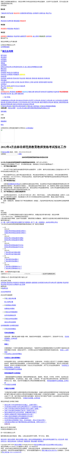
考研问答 (28, 78)
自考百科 (4, 78)
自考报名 (4, 59)
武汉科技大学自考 (28, 104)
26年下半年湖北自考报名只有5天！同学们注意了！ (20, 410)
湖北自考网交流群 (40, 444)
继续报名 (10, 36)
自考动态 (20, 441)
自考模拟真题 (14, 325)
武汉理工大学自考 (34, 100)
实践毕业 (16, 72)
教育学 (45, 82)
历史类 (22, 82)
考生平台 (49, 13)
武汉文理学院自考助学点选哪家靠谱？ (16, 418)
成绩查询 (4, 36)
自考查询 (4, 61)
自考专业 (4, 74)
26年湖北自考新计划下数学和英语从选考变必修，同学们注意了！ (25, 422)
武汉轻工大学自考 (46, 100)
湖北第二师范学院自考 (61, 102)
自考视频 (4, 65)
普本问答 (16, 78)
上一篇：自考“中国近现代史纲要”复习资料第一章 (17, 222)
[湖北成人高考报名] (32, 106)
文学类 (17, 82)
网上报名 (4, 88)
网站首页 (4, 69)
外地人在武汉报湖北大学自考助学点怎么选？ (19, 416)
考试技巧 (17, 28)
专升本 (9, 93)
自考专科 (49, 36)
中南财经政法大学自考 (8, 100)
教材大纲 (31, 91)
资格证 (3, 63)
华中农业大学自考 (22, 100)
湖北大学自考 (17, 104)
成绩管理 (23, 36)
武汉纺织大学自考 (11, 102)
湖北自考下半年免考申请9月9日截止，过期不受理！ (21, 405)
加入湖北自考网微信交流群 (33, 67)
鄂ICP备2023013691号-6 (49, 450)
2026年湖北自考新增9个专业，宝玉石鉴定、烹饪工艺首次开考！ (25, 420)
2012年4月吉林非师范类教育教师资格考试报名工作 (33, 108)
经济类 (7, 82)
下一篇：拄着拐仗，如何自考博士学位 (45, 222)
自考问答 (4, 76)
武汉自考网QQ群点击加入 (54, 444)
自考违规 (41, 282)
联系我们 (41, 441)
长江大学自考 (57, 100)
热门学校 (7, 97)
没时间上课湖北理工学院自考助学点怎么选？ (19, 414)
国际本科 (21, 93)
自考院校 (10, 74)
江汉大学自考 (22, 102)
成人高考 (36, 36)
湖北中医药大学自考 (46, 102)
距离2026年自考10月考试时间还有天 (13, 67)
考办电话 (4, 57)
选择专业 (42, 13)
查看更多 (7, 424)
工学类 (31, 82)
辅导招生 (29, 13)
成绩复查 (35, 282)
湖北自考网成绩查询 (35, 439)
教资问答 (41, 78)
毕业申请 (17, 36)
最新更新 (27, 441)
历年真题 (4, 80)
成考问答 (10, 78)
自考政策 (4, 72)
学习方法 (16, 86)
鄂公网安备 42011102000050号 (11, 452)
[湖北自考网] (7, 51)
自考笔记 (4, 84)
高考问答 (35, 78)
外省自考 (22, 86)
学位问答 (22, 78)
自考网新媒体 (5, 47)
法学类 (12, 82)
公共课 (3, 82)
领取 (20, 154)
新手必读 (10, 13)
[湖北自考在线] (6, 106)
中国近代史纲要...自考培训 (31, 398)
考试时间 (13, 91)
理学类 (26, 82)
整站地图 (34, 441)
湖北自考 (4, 439)
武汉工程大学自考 (33, 102)
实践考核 (50, 91)
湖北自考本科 (12, 441)
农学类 (36, 82)
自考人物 (10, 86)
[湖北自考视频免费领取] (48, 106)
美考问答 (47, 78)
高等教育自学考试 (14, 184)
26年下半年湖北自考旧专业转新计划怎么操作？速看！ (21, 408)
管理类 (41, 82)
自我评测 (23, 13)
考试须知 (10, 28)
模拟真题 (17, 21)
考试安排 (4, 21)
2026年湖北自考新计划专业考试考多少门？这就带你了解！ (23, 406)
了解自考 (4, 13)
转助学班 (29, 36)
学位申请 (4, 93)
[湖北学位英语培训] (18, 106)
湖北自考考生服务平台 (50, 439)
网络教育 (42, 36)
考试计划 (10, 72)
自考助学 (36, 13)
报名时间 (17, 13)
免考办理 (37, 91)
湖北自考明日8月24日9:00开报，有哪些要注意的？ (20, 412)
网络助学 (23, 21)
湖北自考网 (11, 108)
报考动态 (4, 70)
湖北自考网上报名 (22, 439)
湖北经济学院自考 (6, 104)
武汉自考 (61, 439)
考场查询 (4, 28)
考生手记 (4, 86)
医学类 (50, 82)
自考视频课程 (5, 325)
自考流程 (4, 282)
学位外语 (10, 284)
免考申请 (10, 21)
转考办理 (44, 91)
